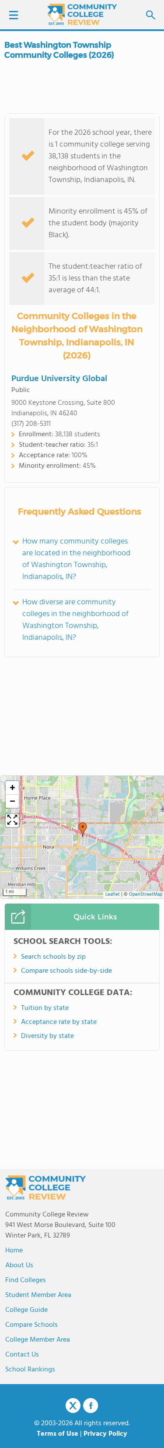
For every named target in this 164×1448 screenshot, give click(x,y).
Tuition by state (45, 1008)
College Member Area (37, 1340)
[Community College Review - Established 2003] (82, 14)
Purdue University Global (59, 379)
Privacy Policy (105, 1434)
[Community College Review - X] (73, 1406)
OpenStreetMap (145, 894)
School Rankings (30, 1369)
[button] (82, 829)
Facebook (90, 1405)
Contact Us (22, 1355)
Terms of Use (57, 1434)
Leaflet (112, 894)
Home (14, 1250)
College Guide (26, 1310)
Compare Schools (31, 1325)
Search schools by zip (53, 957)
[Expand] (12, 820)
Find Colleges (25, 1280)
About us (19, 1265)
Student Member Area (38, 1295)
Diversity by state (47, 1036)
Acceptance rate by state (59, 1022)
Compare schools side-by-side (66, 971)
